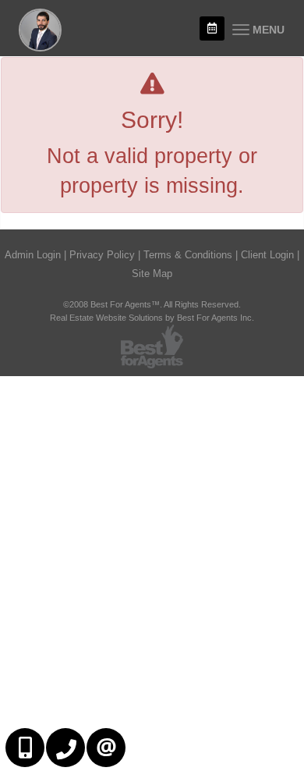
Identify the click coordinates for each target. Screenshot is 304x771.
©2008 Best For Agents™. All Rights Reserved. (152, 304)
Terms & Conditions (187, 255)
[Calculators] (212, 28)
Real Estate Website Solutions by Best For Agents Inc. (152, 317)
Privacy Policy (102, 255)
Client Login (267, 255)
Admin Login (33, 255)
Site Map (152, 273)
